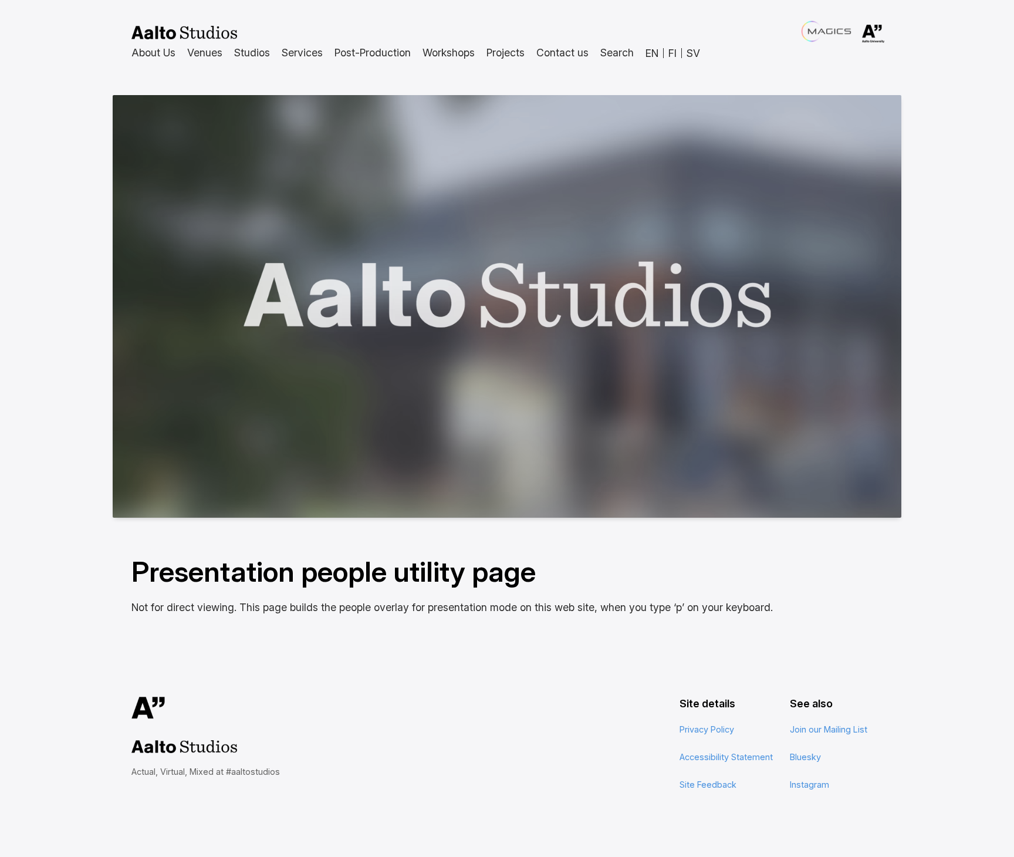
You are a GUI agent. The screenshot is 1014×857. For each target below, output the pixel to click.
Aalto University (856, 34)
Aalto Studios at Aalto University (184, 33)
